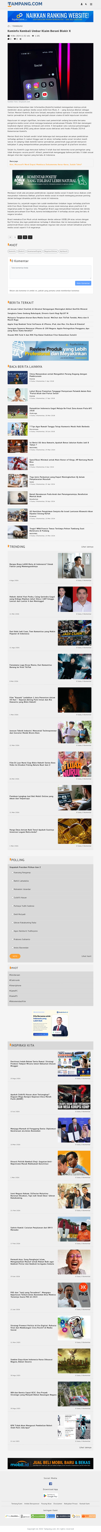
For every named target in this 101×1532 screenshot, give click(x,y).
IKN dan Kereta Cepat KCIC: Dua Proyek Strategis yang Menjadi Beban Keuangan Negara (34, 1394)
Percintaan (34, 429)
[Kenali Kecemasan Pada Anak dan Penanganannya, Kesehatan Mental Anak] (18, 497)
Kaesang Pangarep (22, 872)
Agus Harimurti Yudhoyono (26, 931)
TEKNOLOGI (17, 26)
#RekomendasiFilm (17, 1001)
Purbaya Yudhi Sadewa (24, 906)
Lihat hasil (86, 956)
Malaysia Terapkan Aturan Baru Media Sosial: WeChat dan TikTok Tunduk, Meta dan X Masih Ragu (48, 318)
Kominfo (12, 251)
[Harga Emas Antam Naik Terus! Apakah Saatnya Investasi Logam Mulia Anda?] (74, 831)
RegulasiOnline (50, 251)
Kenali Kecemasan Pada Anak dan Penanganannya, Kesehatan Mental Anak (59, 495)
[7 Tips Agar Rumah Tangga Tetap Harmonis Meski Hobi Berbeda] (18, 429)
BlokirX (21, 251)
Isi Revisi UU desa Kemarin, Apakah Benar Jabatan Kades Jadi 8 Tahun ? (59, 443)
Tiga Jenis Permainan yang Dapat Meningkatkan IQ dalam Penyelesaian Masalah (57, 478)
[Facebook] (50, 1483)
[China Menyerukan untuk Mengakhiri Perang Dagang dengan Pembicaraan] (18, 377)
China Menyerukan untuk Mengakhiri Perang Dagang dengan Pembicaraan (58, 375)
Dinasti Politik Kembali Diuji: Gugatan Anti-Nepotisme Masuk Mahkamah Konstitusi (31, 1163)
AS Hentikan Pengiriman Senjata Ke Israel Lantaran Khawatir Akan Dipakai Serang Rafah (61, 512)
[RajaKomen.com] (38, 1517)
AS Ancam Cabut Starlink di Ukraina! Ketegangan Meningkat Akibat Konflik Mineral (47, 309)
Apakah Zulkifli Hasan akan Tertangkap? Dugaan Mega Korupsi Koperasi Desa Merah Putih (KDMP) (31, 1096)
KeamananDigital (34, 251)
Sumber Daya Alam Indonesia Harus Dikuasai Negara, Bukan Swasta (31, 1360)
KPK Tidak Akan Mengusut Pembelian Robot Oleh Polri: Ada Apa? (31, 1426)
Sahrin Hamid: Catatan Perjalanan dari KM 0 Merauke (32, 1229)
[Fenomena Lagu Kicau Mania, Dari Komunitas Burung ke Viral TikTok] (74, 666)
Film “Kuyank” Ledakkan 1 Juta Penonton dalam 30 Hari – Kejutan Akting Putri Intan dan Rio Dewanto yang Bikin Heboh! (32, 699)
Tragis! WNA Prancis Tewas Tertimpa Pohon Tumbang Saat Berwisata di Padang (57, 529)
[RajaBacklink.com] (12, 1517)
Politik (32, 379)
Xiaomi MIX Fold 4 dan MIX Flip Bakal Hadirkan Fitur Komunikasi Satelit (42, 335)
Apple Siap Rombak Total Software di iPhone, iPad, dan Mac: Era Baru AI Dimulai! (46, 324)
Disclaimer (58, 1504)
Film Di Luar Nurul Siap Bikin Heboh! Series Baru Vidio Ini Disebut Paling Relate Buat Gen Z (32, 764)
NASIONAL (33, 447)
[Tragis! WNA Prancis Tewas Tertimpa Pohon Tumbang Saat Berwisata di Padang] (18, 532)
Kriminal (33, 516)
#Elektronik (14, 980)
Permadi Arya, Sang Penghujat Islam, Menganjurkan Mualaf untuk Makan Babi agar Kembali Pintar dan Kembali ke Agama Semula (32, 1261)
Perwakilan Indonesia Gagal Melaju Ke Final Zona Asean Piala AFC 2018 (61, 409)
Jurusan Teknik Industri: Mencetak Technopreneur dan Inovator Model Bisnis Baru (33, 732)
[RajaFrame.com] (25, 1517)
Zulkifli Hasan (20, 897)
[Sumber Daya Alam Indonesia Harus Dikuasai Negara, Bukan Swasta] (74, 1361)
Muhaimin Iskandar (22, 889)
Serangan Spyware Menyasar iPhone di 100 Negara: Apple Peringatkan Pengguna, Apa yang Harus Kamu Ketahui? (48, 329)
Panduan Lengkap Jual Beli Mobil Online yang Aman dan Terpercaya (31, 797)
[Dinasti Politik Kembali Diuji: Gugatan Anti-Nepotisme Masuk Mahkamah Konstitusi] (74, 1163)
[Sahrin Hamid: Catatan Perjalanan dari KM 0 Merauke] (74, 1229)
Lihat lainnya (87, 547)
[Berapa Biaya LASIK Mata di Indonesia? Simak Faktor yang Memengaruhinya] (74, 565)
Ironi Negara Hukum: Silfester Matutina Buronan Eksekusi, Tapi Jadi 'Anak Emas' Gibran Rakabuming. (33, 1195)
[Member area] (82, 4)
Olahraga (33, 413)
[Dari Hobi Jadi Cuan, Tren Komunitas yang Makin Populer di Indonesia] (74, 632)
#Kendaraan (14, 975)
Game (32, 465)
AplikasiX (64, 251)
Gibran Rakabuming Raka (25, 922)
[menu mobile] (91, 4)
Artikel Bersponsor (31, 1504)
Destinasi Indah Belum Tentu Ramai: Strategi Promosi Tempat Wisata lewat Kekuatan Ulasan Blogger (33, 1063)
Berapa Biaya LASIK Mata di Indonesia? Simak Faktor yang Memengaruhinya (31, 565)
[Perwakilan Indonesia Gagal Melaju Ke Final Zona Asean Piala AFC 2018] (18, 412)
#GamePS (13, 996)
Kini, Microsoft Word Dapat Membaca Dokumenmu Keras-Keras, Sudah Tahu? (46, 164)
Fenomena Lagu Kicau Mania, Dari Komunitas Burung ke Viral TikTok (31, 666)
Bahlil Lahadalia (21, 881)
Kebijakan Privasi (71, 1504)
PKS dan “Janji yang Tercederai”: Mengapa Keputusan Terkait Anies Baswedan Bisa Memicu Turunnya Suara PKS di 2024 (33, 1294)
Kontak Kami (85, 1504)
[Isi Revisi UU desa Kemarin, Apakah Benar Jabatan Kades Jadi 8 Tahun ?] (18, 446)
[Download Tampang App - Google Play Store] (50, 1495)
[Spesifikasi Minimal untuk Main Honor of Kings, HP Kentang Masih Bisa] (18, 463)
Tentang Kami (16, 1504)
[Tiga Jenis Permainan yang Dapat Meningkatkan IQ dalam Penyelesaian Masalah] (18, 480)
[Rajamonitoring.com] (50, 1517)
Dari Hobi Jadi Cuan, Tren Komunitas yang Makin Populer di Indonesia (32, 632)
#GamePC (13, 991)
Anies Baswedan (21, 948)
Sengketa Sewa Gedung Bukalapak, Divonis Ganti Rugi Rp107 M (38, 313)
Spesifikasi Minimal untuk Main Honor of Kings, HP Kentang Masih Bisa (61, 461)
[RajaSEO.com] (76, 1517)
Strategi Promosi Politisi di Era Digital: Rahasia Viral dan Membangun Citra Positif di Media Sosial (33, 1327)
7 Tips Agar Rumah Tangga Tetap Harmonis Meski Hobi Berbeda (60, 426)
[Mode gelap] (86, 4)
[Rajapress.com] (63, 1517)
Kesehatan (34, 499)
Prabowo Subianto (22, 939)
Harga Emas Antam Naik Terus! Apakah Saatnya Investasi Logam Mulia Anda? (32, 831)
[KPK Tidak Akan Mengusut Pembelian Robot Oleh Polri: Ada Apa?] (74, 1427)
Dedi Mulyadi (19, 914)
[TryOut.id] (89, 1517)
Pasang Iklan (46, 1504)
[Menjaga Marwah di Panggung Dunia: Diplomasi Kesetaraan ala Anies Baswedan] (74, 1130)
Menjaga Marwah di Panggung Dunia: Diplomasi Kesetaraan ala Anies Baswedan (33, 1130)
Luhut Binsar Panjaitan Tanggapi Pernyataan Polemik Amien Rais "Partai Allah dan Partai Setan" (60, 392)
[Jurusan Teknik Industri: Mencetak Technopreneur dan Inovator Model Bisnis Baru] (74, 732)
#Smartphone (15, 985)
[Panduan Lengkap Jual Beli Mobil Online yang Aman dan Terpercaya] (74, 797)
